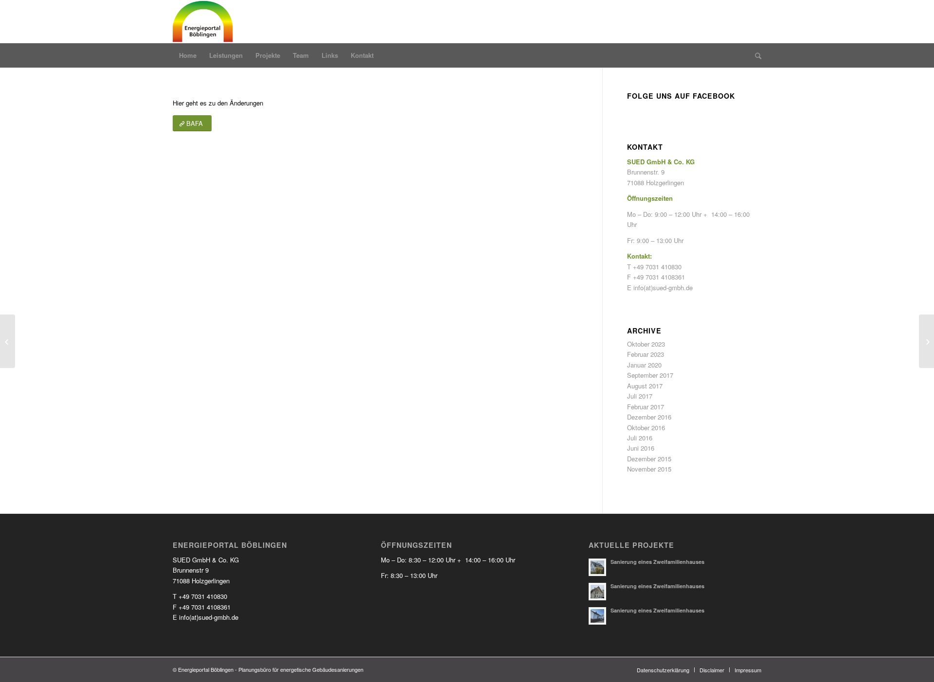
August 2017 (645, 385)
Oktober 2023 (646, 344)
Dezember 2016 (649, 416)
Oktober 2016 (646, 427)
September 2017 (650, 375)
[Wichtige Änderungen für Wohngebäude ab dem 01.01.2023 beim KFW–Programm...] (7, 341)
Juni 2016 (640, 448)
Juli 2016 (639, 437)
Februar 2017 (645, 406)
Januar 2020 (644, 364)
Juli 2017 (639, 396)
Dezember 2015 (649, 458)
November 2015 (649, 468)
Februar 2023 (645, 354)
